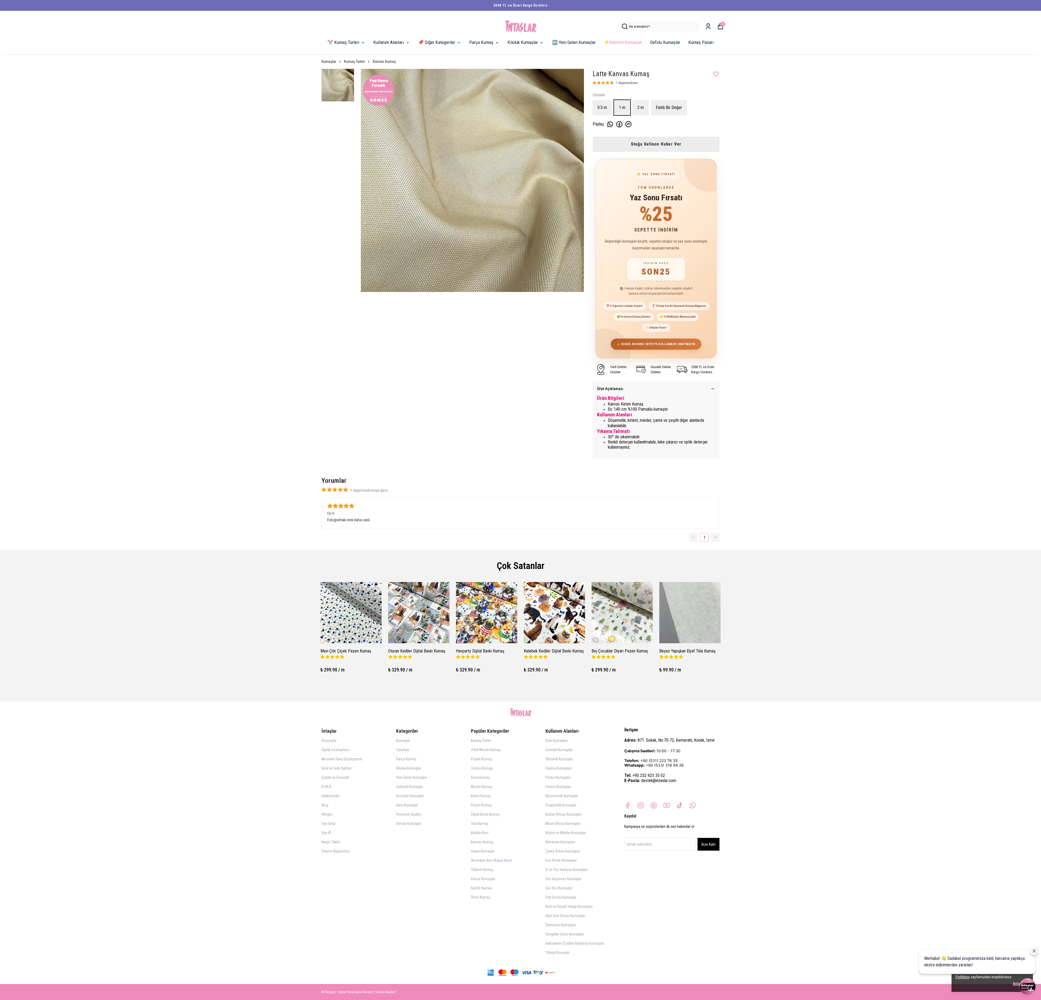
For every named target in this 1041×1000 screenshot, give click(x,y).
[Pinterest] (653, 805)
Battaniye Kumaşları (560, 842)
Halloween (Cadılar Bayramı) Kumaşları (574, 943)
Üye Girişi (328, 823)
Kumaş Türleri (354, 61)
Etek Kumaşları (556, 740)
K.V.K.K (326, 786)
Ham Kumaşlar (407, 805)
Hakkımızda (330, 796)
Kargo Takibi (331, 842)
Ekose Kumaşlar (483, 879)
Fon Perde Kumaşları (561, 860)
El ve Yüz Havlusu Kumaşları (566, 869)
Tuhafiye (402, 750)
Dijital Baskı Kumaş (485, 814)
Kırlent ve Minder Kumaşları (565, 833)
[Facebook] (627, 805)
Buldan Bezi (480, 833)
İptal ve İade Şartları (337, 768)
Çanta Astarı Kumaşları (562, 851)
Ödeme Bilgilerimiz (336, 851)
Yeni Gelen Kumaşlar (411, 777)
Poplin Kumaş (481, 759)
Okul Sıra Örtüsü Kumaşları (565, 916)
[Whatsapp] (692, 805)
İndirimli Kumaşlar (409, 786)
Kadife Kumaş (481, 888)
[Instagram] (640, 805)
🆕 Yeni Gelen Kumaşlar (574, 42)
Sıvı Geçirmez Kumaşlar (563, 879)
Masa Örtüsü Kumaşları (562, 823)
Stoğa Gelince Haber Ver (656, 144)
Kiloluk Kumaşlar (522, 42)
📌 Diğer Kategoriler (436, 42)
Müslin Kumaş (481, 786)
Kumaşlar (329, 61)
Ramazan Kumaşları (560, 925)
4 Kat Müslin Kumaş (485, 750)
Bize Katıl (708, 844)
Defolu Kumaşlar (665, 42)
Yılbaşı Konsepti (557, 952)
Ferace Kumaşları (558, 786)
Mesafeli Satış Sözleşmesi (342, 759)
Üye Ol (326, 833)
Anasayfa (329, 740)
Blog (325, 805)
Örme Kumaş (480, 897)
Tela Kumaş (479, 823)
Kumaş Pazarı (701, 42)
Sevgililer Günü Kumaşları (564, 934)
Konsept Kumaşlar (410, 796)
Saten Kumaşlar (483, 851)
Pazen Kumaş (481, 805)
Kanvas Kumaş (384, 61)
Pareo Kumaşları (557, 777)
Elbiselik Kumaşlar (559, 759)
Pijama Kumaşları (558, 768)
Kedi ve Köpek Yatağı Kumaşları (569, 906)
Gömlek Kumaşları (559, 750)
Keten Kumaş (481, 796)
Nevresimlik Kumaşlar (561, 796)
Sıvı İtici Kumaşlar (558, 888)
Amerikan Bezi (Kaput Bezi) (491, 860)
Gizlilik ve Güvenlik (335, 777)
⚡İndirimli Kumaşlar (623, 42)
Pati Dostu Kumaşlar (560, 897)
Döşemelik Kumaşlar (560, 805)
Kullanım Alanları (388, 42)
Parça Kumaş (481, 42)
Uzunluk (599, 95)
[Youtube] (666, 805)
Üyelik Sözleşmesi (335, 750)
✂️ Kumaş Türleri (343, 42)
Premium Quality (408, 814)
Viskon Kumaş (482, 768)
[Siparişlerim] (708, 26)
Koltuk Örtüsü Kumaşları (563, 814)
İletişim (327, 814)
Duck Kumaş (480, 777)
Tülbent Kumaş (482, 869)
